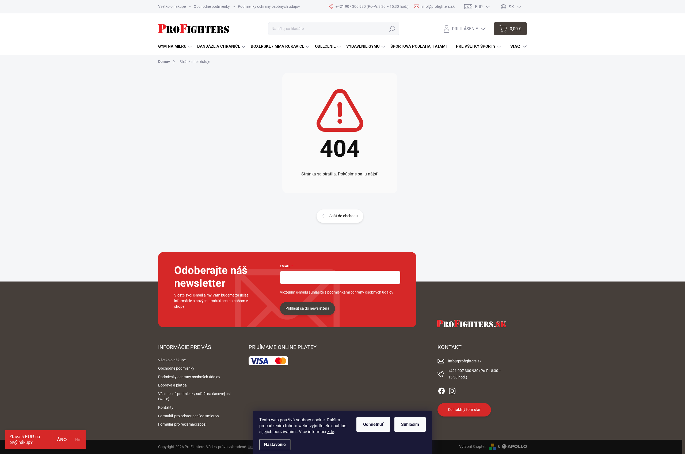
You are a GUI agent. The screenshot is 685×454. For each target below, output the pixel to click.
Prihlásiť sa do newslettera (307, 308)
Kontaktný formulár (464, 409)
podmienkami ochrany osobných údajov (360, 292)
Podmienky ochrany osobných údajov (269, 6)
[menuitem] (175, 46)
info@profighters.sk (464, 361)
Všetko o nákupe (172, 6)
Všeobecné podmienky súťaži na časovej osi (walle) (194, 396)
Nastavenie (275, 444)
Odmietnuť (373, 424)
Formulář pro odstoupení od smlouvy (188, 416)
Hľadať (392, 29)
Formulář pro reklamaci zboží (182, 424)
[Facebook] (441, 390)
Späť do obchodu (343, 216)
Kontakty (165, 407)
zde (330, 431)
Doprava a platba (172, 385)
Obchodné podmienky (212, 6)
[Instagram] (452, 390)
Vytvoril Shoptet (472, 446)
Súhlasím (410, 424)
